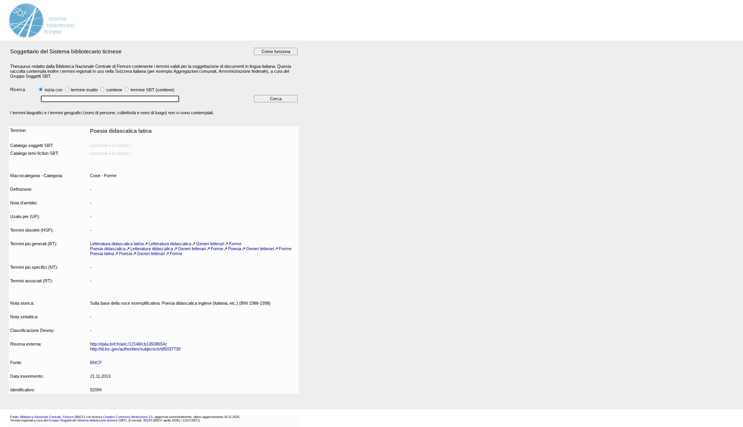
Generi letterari (210, 243)
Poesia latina (102, 253)
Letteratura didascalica (170, 243)
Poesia (234, 248)
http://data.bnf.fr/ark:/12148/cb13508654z (128, 343)
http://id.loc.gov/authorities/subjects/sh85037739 (135, 348)
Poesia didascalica (107, 248)
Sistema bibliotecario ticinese (97, 420)
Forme (235, 243)
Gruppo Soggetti (59, 420)
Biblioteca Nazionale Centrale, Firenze (46, 417)
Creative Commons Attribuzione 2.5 (128, 417)
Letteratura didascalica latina (117, 243)
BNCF (96, 362)
